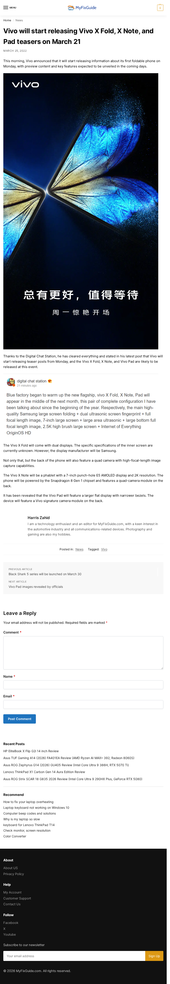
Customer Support (17, 898)
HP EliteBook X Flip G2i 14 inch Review (31, 751)
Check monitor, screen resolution (26, 830)
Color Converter (14, 836)
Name (9, 676)
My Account (12, 892)
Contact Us (12, 904)
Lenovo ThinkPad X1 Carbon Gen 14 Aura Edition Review (44, 772)
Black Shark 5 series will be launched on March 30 (45, 574)
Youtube (9, 935)
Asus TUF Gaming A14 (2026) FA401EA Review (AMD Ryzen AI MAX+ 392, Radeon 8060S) (68, 758)
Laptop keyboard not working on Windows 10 (36, 807)
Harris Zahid (39, 517)
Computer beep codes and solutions (29, 813)
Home (7, 20)
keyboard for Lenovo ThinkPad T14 (29, 825)
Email (9, 696)
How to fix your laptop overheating (28, 802)
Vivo (104, 549)
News (79, 549)
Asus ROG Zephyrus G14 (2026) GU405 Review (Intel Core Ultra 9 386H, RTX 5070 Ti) (66, 765)
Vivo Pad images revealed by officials (36, 586)
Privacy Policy (13, 874)
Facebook (10, 923)
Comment (12, 632)
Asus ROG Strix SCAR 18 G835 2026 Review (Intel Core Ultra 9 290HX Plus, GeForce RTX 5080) (72, 779)
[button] (159, 8)
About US (10, 868)
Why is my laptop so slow (21, 819)
